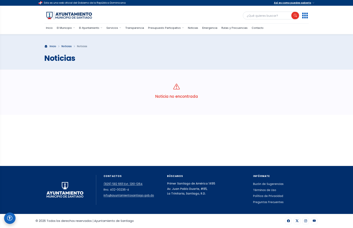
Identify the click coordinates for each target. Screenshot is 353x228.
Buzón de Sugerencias (268, 184)
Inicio (49, 27)
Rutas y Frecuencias (234, 27)
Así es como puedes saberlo (292, 2)
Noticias (193, 27)
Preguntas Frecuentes (268, 202)
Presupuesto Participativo (164, 27)
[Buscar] (295, 15)
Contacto (258, 27)
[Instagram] (305, 221)
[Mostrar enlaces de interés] (305, 15)
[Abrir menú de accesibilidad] (10, 218)
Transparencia (134, 27)
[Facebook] (288, 221)
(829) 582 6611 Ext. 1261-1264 (123, 184)
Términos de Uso (264, 190)
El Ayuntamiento (89, 27)
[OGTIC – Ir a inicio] (69, 15)
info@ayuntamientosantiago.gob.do (129, 195)
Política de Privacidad (268, 196)
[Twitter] (297, 221)
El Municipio (64, 27)
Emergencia (209, 27)
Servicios (112, 27)
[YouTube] (314, 221)
